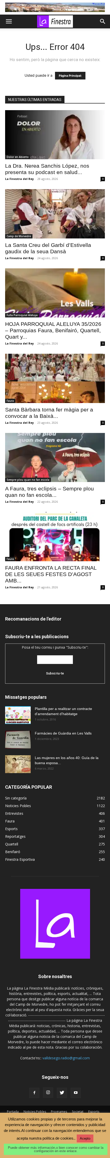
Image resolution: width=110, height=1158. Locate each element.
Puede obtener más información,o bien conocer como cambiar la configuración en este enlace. (55, 1149)
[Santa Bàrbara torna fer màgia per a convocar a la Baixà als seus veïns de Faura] (55, 378)
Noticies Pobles (35, 1111)
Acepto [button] (85, 1138)
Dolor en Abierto (18, 157)
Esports (93, 1111)
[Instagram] (48, 1092)
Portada (13, 1111)
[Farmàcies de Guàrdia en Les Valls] (18, 740)
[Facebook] (34, 1093)
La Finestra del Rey (19, 179)
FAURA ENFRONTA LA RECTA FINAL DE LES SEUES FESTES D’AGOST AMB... (50, 574)
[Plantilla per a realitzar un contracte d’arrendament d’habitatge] (18, 715)
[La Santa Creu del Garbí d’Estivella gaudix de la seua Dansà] (55, 213)
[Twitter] (62, 1093)
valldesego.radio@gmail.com (66, 1058)
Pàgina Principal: (70, 75)
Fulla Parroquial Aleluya (22, 315)
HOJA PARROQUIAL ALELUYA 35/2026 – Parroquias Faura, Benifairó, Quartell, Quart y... (53, 330)
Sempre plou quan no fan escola (28, 479)
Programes (59, 1111)
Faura (10, 401)
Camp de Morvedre (19, 236)
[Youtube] (76, 1093)
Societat (77, 1111)
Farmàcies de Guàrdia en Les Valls (63, 733)
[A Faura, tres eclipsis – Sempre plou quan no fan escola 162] (55, 457)
